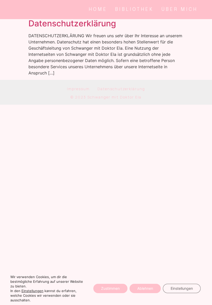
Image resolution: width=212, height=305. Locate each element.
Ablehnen (145, 288)
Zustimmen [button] (110, 288)
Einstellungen (182, 288)
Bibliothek (134, 9)
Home (98, 9)
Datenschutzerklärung (72, 23)
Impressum (78, 88)
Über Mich (179, 9)
